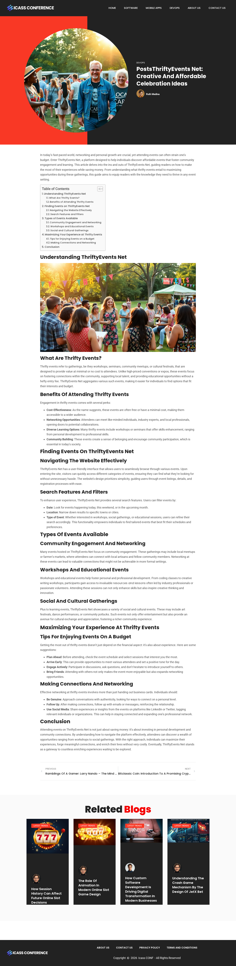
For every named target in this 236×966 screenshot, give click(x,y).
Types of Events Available (61, 218)
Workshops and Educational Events (72, 226)
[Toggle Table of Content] (98, 189)
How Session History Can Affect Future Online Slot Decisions (46, 896)
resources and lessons (129, 583)
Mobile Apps (154, 8)
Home (112, 8)
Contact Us (217, 8)
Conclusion (52, 247)
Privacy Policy (149, 947)
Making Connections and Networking (73, 242)
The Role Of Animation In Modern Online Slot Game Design (93, 888)
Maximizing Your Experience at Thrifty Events (73, 234)
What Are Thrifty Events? (64, 197)
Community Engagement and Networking (75, 222)
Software (131, 8)
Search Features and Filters (66, 214)
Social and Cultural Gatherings (69, 230)
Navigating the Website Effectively (71, 210)
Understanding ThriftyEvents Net (65, 194)
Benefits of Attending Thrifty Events (71, 201)
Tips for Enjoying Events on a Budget (72, 238)
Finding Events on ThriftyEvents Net (67, 206)
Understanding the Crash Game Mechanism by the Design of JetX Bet (188, 885)
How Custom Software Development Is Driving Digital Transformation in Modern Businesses (141, 889)
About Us (194, 8)
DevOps (175, 8)
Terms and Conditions (182, 947)
